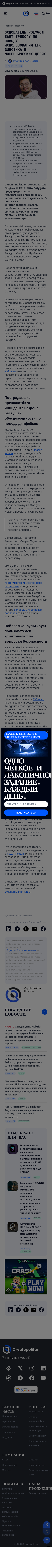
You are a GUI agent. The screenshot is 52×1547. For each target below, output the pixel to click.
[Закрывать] (47, 731)
